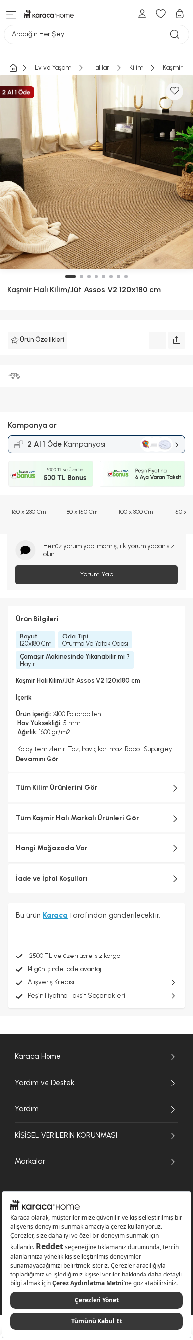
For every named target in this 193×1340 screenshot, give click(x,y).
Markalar (30, 1161)
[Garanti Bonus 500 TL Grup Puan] (51, 474)
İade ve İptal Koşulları (52, 878)
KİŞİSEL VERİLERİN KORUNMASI (66, 1135)
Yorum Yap (96, 574)
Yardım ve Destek (44, 1082)
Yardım (27, 1108)
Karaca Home (38, 1056)
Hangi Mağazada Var (52, 848)
